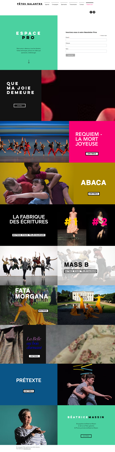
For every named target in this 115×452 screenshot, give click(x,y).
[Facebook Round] (91, 12)
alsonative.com (27, 448)
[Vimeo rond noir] (94, 12)
